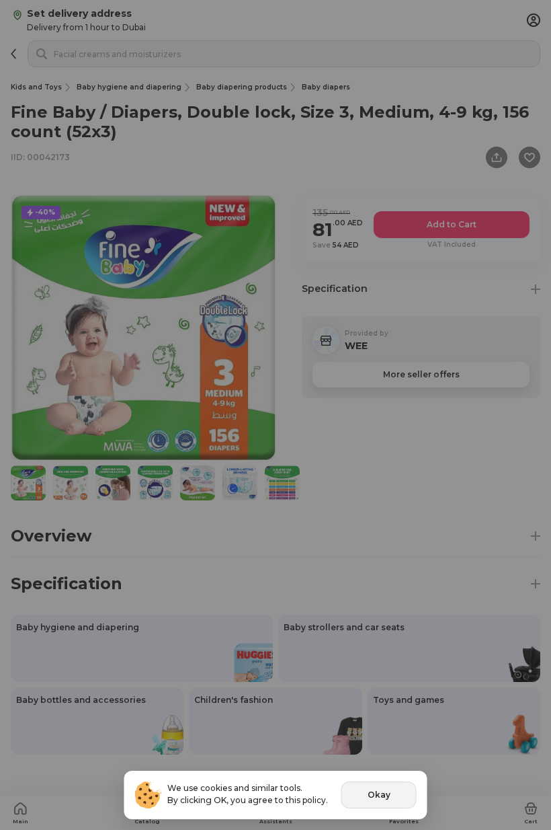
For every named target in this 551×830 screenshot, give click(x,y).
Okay (379, 795)
